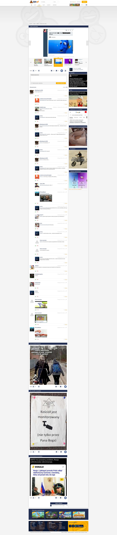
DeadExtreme (43, 107)
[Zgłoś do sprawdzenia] (65, 70)
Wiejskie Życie (41, 525)
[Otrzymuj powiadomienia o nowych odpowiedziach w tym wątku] (66, 90)
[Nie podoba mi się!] (40, 70)
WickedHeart (43, 192)
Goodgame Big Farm (42, 528)
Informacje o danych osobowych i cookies (62, 528)
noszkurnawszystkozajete (45, 98)
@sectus (41, 142)
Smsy (31, 525)
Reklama (65, 532)
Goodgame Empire (42, 527)
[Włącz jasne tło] (84, 4)
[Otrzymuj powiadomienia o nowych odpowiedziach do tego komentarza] (66, 115)
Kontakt (62, 532)
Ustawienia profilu (51, 527)
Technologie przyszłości (36, 456)
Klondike (40, 526)
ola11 (41, 223)
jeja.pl (31, 23)
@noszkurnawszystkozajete (44, 108)
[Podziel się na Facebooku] (62, 70)
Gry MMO (41, 522)
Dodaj (84, 1)
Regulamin (60, 525)
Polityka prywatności (62, 526)
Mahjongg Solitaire (32, 528)
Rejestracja (50, 524)
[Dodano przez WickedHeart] (46, 201)
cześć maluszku (43, 23)
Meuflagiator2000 (39, 90)
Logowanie (50, 525)
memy (34, 23)
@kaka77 (41, 233)
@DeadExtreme (42, 117)
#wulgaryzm (81, 69)
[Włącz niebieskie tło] (86, 4)
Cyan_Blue (42, 183)
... (65, 505)
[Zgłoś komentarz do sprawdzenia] (65, 90)
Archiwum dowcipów (33, 526)
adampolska (37, 282)
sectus (41, 115)
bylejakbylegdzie (39, 274)
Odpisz (66, 95)
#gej (78, 69)
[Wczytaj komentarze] (62, 452)
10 (63, 505)
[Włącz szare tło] (85, 4)
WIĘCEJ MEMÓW (58, 503)
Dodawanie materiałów (52, 526)
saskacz (36, 265)
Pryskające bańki (32, 527)
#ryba (76, 69)
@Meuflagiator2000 (43, 100)
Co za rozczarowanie (35, 343)
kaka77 (41, 214)
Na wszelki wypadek (35, 391)
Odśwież (64, 87)
